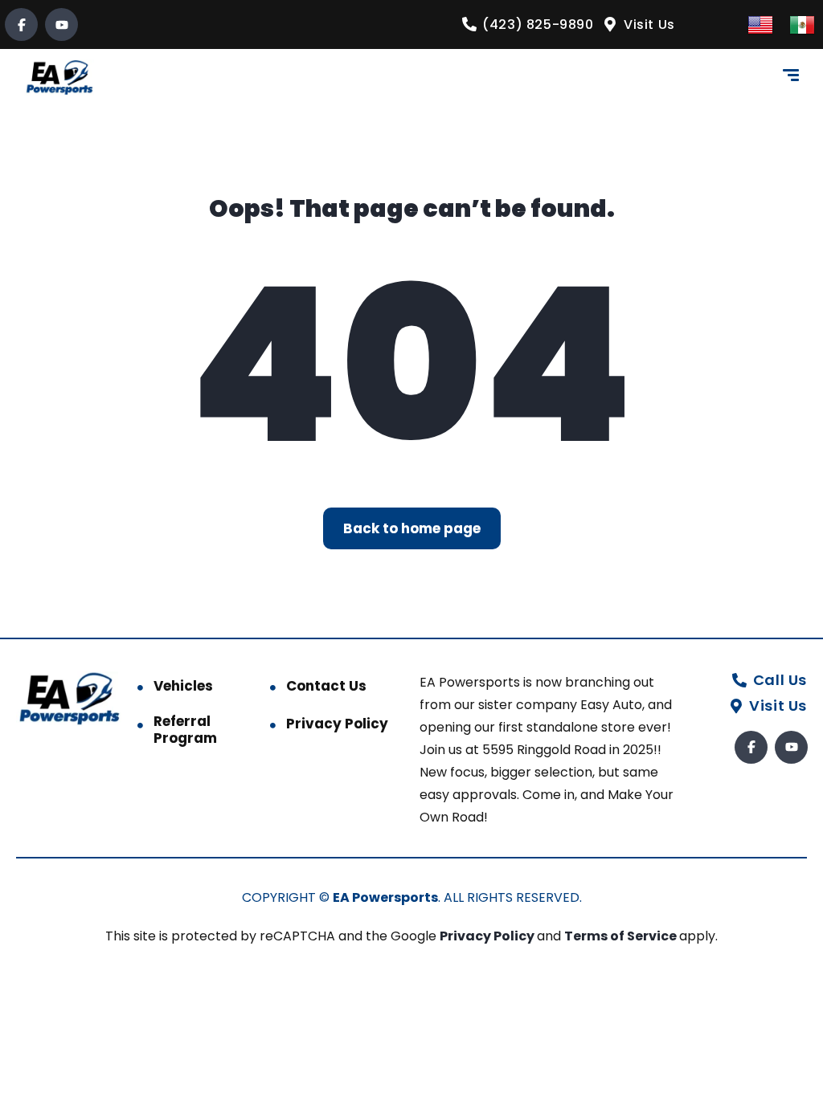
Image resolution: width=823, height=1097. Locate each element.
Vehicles (183, 686)
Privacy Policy (337, 724)
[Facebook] (21, 24)
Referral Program (185, 729)
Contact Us (326, 686)
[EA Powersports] (59, 77)
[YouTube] (61, 24)
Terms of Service (621, 936)
